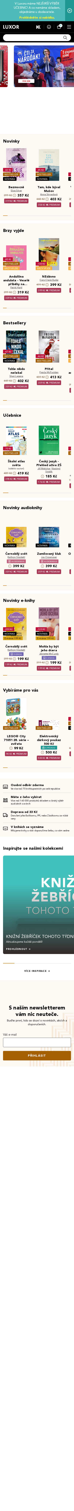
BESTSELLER (11, 174)
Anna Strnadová (48, 194)
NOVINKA (10, 179)
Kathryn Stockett (16, 557)
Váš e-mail (10, 1034)
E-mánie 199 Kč (13, 638)
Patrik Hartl (16, 287)
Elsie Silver (16, 190)
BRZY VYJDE (11, 268)
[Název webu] (11, 27)
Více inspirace (35, 971)
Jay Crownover (49, 557)
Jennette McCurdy (49, 653)
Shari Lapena (16, 376)
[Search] (65, 38)
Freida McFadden (48, 372)
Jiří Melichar (44, 468)
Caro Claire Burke (49, 279)
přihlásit (37, 1055)
